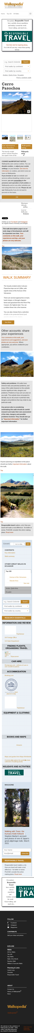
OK (17, 197)
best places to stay (12, 693)
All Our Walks (11, 952)
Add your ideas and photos (15, 935)
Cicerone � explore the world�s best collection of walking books (17, 760)
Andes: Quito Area (10, 75)
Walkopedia (13, 1013)
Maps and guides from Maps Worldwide (18, 756)
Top (3, 246)
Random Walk (11, 961)
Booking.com (9, 675)
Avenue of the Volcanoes (18, 577)
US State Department (12, 641)
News (9, 994)
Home (3, 13)
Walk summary (10, 556)
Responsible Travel (13, 974)
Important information (11, 419)
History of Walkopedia (14, 991)
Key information (10, 553)
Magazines (14, 927)
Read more (9, 532)
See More (8, 322)
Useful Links (11, 970)
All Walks (16, 13)
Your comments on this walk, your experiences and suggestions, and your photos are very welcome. (14, 340)
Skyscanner (15, 656)
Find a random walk (23, 78)
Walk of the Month (12, 959)
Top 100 (9, 13)
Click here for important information (28, 1028)
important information (20, 464)
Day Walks (10, 956)
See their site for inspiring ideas (16, 45)
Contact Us (10, 989)
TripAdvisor (20, 634)
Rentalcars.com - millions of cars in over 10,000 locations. (16, 665)
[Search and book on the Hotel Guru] (11, 691)
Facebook (14, 222)
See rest (26, 583)
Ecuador (21, 75)
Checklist (10, 972)
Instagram (24, 222)
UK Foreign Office (11, 637)
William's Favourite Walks (14, 963)
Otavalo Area (14, 581)
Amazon (19, 745)
